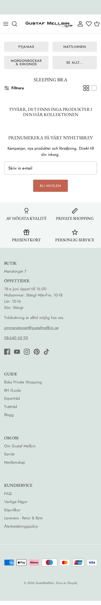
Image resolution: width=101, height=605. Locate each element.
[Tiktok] (46, 352)
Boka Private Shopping (23, 382)
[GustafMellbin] (49, 24)
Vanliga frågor (15, 502)
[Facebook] (7, 352)
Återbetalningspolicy (21, 526)
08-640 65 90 (16, 338)
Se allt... (74, 62)
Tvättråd (10, 407)
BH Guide (12, 390)
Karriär (9, 454)
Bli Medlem (50, 185)
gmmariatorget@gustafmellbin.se (31, 328)
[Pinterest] (37, 352)
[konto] (80, 24)
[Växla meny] (5, 24)
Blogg (9, 415)
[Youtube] (17, 352)
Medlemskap (14, 462)
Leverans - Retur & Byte (23, 518)
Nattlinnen (74, 46)
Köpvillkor (12, 510)
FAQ (8, 494)
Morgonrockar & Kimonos (26, 62)
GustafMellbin (45, 583)
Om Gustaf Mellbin (20, 446)
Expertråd (12, 398)
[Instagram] (27, 352)
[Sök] (17, 24)
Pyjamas (26, 46)
